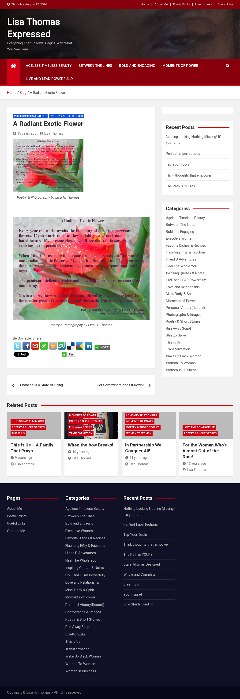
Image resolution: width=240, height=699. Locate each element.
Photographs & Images (30, 116)
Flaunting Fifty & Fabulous (186, 252)
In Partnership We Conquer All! (143, 447)
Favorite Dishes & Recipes (186, 245)
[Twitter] (17, 346)
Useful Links (203, 4)
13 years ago (196, 463)
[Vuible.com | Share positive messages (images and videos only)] (44, 345)
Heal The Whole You (181, 266)
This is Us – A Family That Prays (32, 447)
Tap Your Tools (177, 164)
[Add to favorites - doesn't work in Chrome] (53, 346)
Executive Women (179, 238)
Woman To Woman (181, 363)
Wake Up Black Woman (183, 356)
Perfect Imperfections (183, 153)
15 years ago (26, 133)
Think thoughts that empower (188, 175)
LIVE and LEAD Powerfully (49, 79)
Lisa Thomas (53, 133)
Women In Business (181, 370)
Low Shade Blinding (138, 604)
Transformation (178, 349)
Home (145, 4)
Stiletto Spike (176, 335)
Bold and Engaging (137, 66)
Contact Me (225, 4)
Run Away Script (178, 328)
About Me (161, 4)
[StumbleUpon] (62, 346)
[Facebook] (26, 346)
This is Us (173, 342)
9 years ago (23, 458)
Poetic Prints (181, 4)
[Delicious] (71, 346)
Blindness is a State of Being (41, 385)
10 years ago (81, 452)
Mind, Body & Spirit (180, 294)
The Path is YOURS (180, 186)
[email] (35, 346)
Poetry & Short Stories (66, 116)
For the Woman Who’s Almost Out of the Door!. (205, 450)
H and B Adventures (181, 259)
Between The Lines (95, 66)
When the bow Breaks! (90, 445)
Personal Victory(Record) (185, 308)
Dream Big (131, 584)
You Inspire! (133, 594)
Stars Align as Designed (142, 564)
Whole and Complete (140, 574)
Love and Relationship (183, 287)
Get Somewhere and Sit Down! (120, 385)
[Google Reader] (79, 346)
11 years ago (139, 458)
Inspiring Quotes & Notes (185, 273)
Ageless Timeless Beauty (48, 66)
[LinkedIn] (88, 346)
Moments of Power (180, 66)
